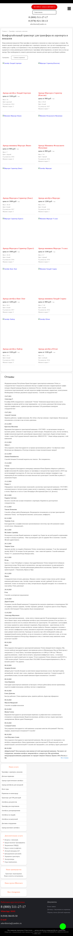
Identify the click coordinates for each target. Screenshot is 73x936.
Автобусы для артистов (9, 802)
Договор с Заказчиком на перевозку (58, 909)
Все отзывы (64, 758)
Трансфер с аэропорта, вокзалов (12, 772)
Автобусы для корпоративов (11, 810)
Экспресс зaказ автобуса (44, 7)
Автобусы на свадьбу (8, 815)
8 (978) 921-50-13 (38, 21)
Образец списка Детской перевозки (58, 912)
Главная (4, 31)
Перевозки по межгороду (10, 793)
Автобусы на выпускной (10, 819)
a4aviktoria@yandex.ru (38, 24)
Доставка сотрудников (9, 823)
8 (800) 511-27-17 (38, 17)
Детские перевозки (8, 776)
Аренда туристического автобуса (12, 780)
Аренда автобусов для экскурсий (12, 785)
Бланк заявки (51, 906)
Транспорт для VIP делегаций (11, 798)
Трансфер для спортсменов (10, 806)
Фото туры (5, 789)
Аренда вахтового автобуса (10, 827)
